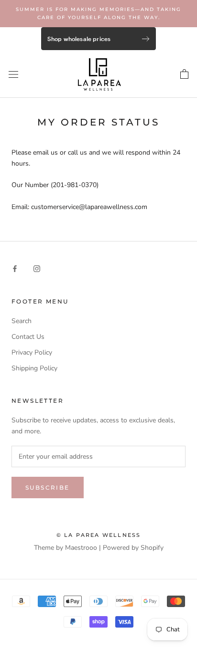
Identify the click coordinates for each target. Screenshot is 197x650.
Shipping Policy (34, 368)
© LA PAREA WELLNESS (98, 535)
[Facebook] (14, 268)
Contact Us (27, 336)
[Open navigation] (13, 74)
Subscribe (47, 487)
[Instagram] (36, 268)
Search (21, 320)
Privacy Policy (31, 352)
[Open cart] (184, 74)
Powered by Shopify (133, 547)
